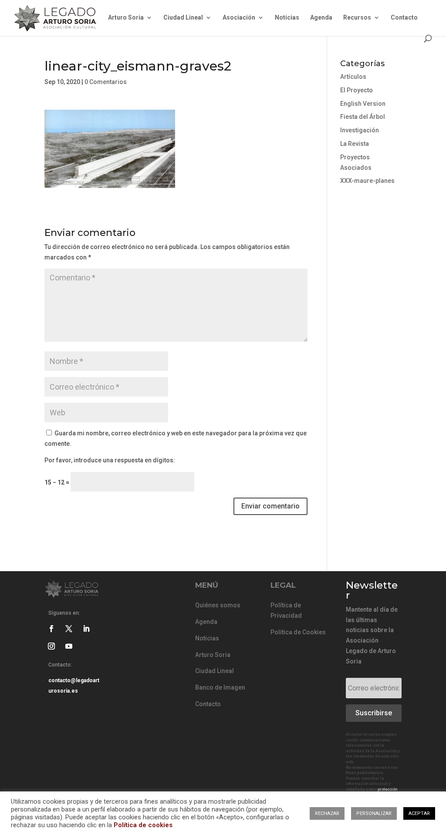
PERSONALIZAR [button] (374, 813)
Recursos (357, 17)
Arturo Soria (126, 17)
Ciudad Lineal (183, 17)
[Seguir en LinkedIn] (86, 629)
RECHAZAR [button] (327, 813)
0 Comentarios (105, 81)
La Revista (354, 143)
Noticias (287, 17)
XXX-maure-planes (367, 180)
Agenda (321, 17)
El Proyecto (356, 90)
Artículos (353, 76)
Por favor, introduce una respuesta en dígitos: (109, 460)
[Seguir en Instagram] (51, 646)
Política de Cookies (298, 632)
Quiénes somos (217, 605)
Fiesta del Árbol (362, 116)
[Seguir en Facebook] (51, 629)
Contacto (404, 17)
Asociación (239, 17)
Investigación (359, 130)
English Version (362, 103)
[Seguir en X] (69, 629)
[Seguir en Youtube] (69, 646)
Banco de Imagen (220, 687)
